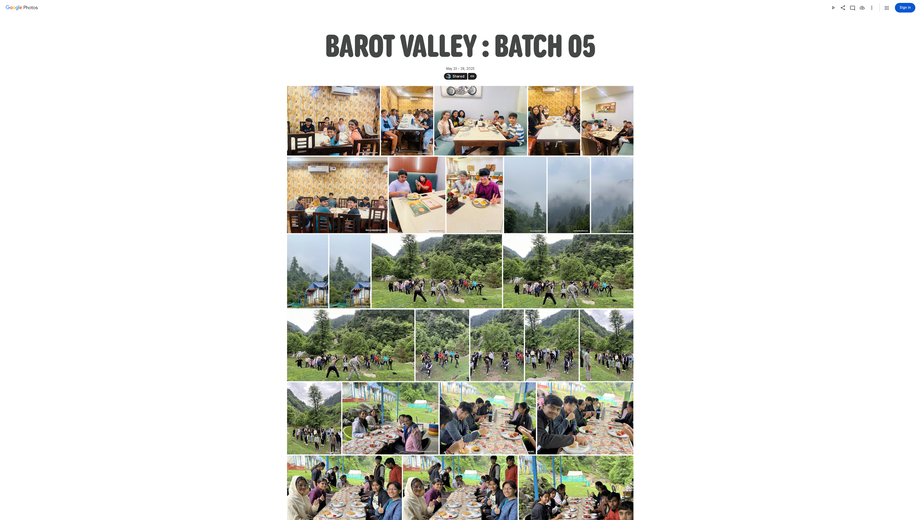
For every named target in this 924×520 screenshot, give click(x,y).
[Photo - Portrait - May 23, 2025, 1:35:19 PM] (417, 195)
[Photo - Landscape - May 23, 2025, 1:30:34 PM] (480, 121)
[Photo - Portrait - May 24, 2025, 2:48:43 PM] (568, 195)
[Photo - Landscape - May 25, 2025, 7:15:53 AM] (350, 345)
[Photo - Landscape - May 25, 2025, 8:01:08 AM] (585, 418)
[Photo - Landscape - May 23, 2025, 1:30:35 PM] (337, 195)
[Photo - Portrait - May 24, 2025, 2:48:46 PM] (612, 195)
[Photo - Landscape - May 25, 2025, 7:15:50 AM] (568, 271)
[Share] (843, 8)
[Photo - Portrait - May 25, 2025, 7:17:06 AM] (442, 345)
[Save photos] (862, 8)
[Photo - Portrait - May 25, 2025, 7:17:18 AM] (606, 345)
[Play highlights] (833, 7)
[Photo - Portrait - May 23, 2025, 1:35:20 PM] (474, 195)
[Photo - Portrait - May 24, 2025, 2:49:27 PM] (349, 271)
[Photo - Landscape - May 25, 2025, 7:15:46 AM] (437, 271)
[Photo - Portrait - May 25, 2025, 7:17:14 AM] (551, 345)
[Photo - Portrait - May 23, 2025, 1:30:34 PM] (554, 121)
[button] (887, 8)
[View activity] (852, 8)
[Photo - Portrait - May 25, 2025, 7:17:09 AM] (497, 345)
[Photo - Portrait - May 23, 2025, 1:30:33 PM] (407, 121)
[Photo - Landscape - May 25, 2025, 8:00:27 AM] (390, 418)
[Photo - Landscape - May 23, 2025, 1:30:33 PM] (333, 121)
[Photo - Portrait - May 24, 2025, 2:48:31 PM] (525, 195)
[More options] (872, 8)
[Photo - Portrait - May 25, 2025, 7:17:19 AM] (314, 418)
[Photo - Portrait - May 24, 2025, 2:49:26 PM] (307, 271)
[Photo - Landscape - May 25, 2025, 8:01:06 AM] (488, 418)
